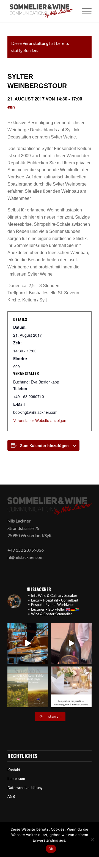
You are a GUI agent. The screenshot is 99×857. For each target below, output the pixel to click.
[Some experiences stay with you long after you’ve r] (71, 643)
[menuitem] (84, 11)
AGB (11, 796)
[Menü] (84, 11)
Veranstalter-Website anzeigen (39, 420)
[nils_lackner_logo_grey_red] (41, 11)
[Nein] (92, 839)
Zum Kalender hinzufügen (44, 445)
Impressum (16, 778)
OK (51, 849)
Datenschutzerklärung (25, 787)
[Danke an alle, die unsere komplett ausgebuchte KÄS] (27, 643)
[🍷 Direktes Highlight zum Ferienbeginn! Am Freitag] (27, 686)
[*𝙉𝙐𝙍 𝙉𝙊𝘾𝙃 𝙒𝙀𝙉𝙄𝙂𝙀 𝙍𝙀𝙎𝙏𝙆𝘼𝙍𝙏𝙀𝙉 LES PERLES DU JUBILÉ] (71, 686)
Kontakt (13, 770)
